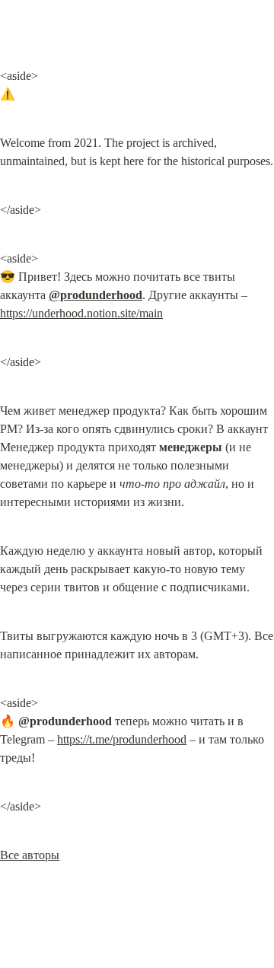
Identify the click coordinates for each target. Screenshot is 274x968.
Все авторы (29, 855)
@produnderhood (95, 294)
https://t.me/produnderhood (121, 739)
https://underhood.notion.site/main (81, 313)
